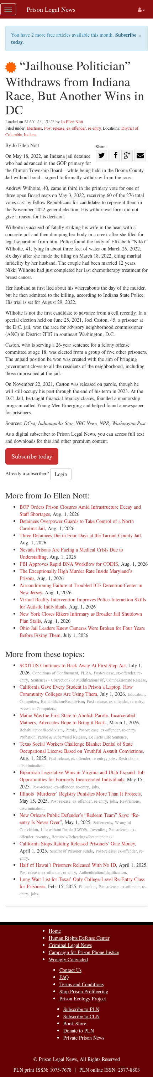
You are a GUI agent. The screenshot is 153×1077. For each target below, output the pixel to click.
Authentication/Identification (102, 872)
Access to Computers (37, 708)
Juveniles (98, 829)
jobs (112, 758)
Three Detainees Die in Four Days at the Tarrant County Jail (80, 535)
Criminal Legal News (70, 945)
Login (61, 474)
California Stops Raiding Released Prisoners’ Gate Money (77, 843)
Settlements (102, 822)
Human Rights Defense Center (79, 937)
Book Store (74, 1023)
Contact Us (70, 970)
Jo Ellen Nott (72, 121)
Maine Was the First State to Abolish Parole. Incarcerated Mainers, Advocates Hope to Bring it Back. (77, 719)
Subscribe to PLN (81, 1009)
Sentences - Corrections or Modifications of (67, 680)
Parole (70, 729)
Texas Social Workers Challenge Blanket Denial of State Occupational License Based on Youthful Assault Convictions (81, 747)
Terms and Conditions (81, 984)
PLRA (86, 672)
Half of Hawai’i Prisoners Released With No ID (68, 864)
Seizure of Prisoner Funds (71, 851)
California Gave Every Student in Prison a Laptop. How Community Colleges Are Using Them (76, 690)
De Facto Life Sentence (108, 737)
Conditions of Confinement (55, 672)
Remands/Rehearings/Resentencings (82, 836)
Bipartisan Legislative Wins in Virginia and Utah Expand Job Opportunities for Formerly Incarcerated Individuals (82, 776)
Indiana (30, 134)
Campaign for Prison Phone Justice (84, 952)
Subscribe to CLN (81, 1016)
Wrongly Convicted (68, 959)
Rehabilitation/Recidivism (62, 701)
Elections (34, 128)
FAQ (64, 977)
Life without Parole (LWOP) (64, 829)
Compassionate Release (126, 680)
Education (136, 694)
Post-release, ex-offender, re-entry (72, 128)
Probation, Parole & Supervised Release (53, 737)
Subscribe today (31, 456)
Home (55, 930)
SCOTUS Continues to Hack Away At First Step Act (73, 665)
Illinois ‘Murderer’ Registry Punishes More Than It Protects (80, 793)
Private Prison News (83, 1037)
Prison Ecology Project (82, 998)
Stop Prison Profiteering (83, 991)
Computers (29, 701)
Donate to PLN (78, 1030)
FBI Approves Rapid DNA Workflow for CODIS (69, 563)
